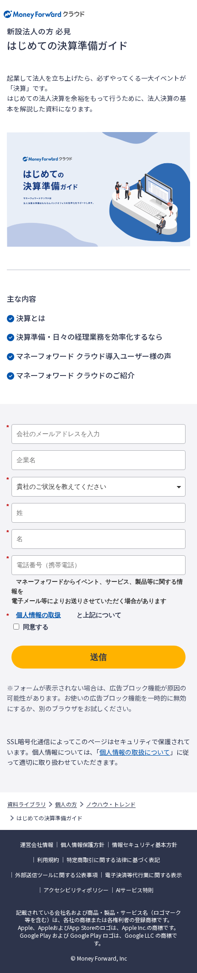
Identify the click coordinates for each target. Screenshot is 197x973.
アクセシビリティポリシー (76, 890)
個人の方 (66, 804)
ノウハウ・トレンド (111, 804)
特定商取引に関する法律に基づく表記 (113, 859)
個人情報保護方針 (82, 844)
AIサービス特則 (134, 890)
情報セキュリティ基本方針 (144, 844)
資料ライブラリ (26, 804)
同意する (36, 626)
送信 (98, 657)
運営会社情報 (36, 844)
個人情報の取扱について (134, 752)
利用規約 (48, 859)
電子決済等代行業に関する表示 (143, 875)
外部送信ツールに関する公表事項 (56, 875)
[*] (98, 421)
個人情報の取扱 (38, 615)
